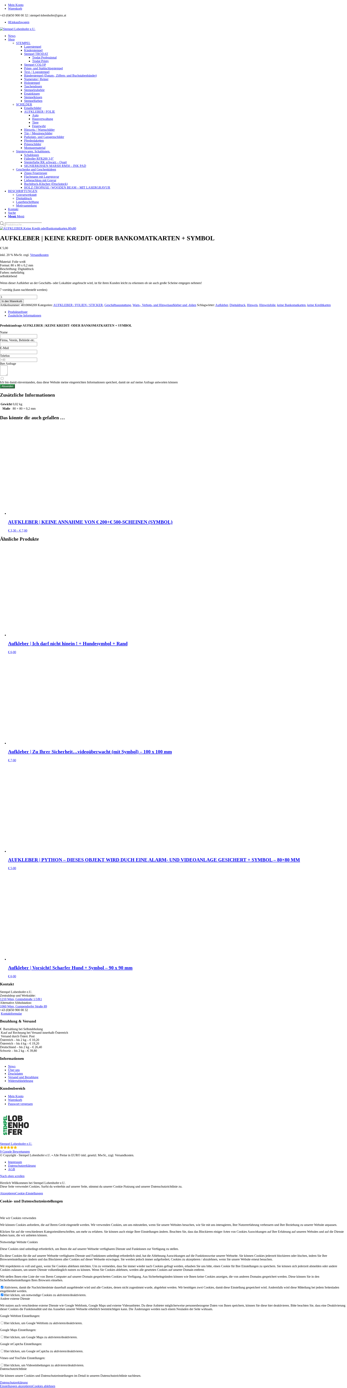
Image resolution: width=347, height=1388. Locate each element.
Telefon (5, 355)
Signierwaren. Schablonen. (33, 151)
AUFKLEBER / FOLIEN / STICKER (78, 305)
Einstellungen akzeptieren (16, 1386)
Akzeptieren (7, 1193)
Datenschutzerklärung (14, 1382)
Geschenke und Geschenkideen (36, 169)
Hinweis (252, 305)
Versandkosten (39, 255)
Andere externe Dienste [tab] (15, 1298)
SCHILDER (24, 104)
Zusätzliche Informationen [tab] (24, 315)
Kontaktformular (11, 1013)
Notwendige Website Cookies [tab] (19, 1242)
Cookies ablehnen (44, 1386)
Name (4, 332)
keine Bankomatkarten (291, 305)
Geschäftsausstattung (117, 305)
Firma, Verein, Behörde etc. (17, 340)
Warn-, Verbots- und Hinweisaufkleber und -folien (164, 305)
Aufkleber (221, 305)
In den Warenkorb (12, 301)
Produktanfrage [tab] (18, 312)
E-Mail (4, 348)
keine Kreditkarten (319, 305)
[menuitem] (177, 5)
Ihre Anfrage (8, 363)
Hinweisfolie (267, 305)
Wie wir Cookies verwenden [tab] (18, 1218)
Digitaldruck (237, 305)
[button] (173, 1131)
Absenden (7, 386)
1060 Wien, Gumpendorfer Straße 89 (23, 1006)
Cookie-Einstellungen (29, 1193)
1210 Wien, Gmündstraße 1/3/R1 (21, 999)
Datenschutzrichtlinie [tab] (13, 1369)
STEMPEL (23, 43)
